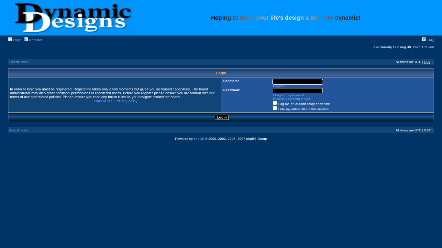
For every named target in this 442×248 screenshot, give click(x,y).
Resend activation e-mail (291, 98)
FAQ (430, 40)
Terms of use (102, 101)
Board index (18, 62)
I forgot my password (288, 95)
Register (35, 40)
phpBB (199, 138)
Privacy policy (127, 101)
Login (16, 40)
